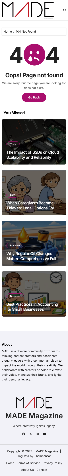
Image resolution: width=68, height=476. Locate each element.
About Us (27, 469)
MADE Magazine (34, 415)
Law (12, 194)
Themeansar (42, 456)
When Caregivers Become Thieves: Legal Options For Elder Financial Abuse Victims (33, 208)
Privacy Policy (52, 463)
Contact (41, 469)
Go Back (34, 97)
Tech (13, 144)
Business (15, 245)
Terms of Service (28, 463)
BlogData (23, 456)
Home (10, 463)
